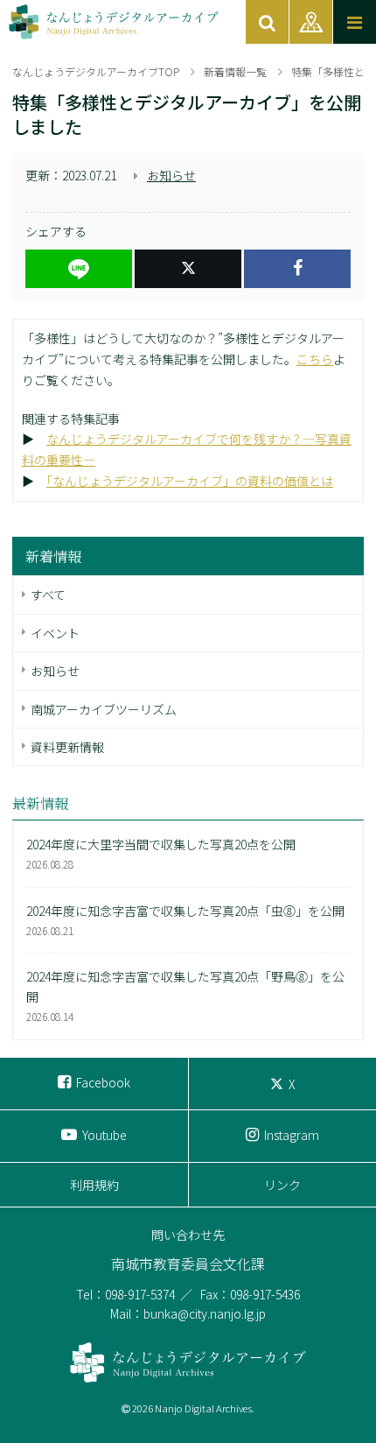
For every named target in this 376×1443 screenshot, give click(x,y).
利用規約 (94, 1184)
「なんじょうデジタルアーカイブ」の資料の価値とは (189, 480)
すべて (48, 594)
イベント (55, 633)
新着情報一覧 (235, 71)
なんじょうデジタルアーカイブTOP (95, 71)
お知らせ (171, 175)
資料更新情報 (67, 747)
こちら (314, 359)
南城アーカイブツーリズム (104, 709)
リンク (282, 1184)
